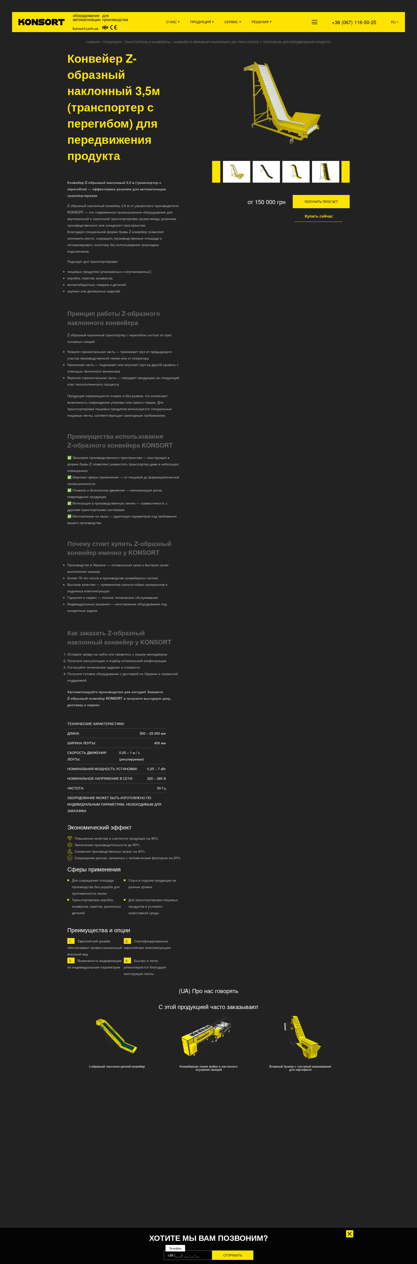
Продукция (200, 21)
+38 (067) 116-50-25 (354, 22)
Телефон (175, 1248)
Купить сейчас (319, 216)
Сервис (231, 21)
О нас (171, 21)
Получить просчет (321, 201)
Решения (260, 21)
